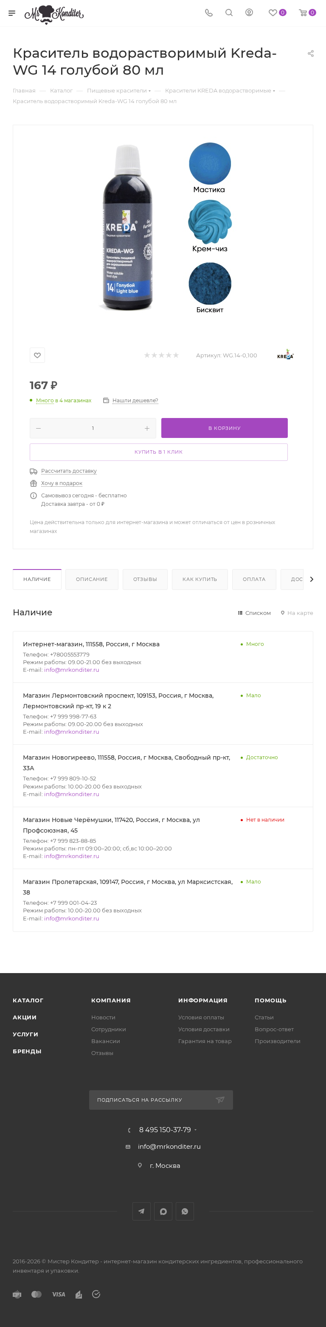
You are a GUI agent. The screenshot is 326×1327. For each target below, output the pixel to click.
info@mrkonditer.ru (71, 669)
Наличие (37, 579)
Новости (103, 1017)
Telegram (141, 1211)
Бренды (27, 1051)
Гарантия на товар (205, 1041)
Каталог (28, 1000)
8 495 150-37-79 (165, 1130)
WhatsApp (185, 1211)
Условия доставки (204, 1029)
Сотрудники (108, 1029)
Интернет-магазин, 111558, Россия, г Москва (91, 644)
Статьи (264, 1017)
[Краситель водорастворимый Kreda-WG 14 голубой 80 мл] (163, 232)
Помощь (271, 1000)
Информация (203, 1000)
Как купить (200, 579)
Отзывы (145, 579)
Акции (25, 1017)
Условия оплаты (201, 1017)
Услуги (26, 1034)
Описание (91, 579)
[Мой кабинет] (249, 13)
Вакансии (105, 1041)
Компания (111, 1000)
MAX (163, 1211)
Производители (278, 1041)
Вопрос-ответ (274, 1029)
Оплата (254, 579)
